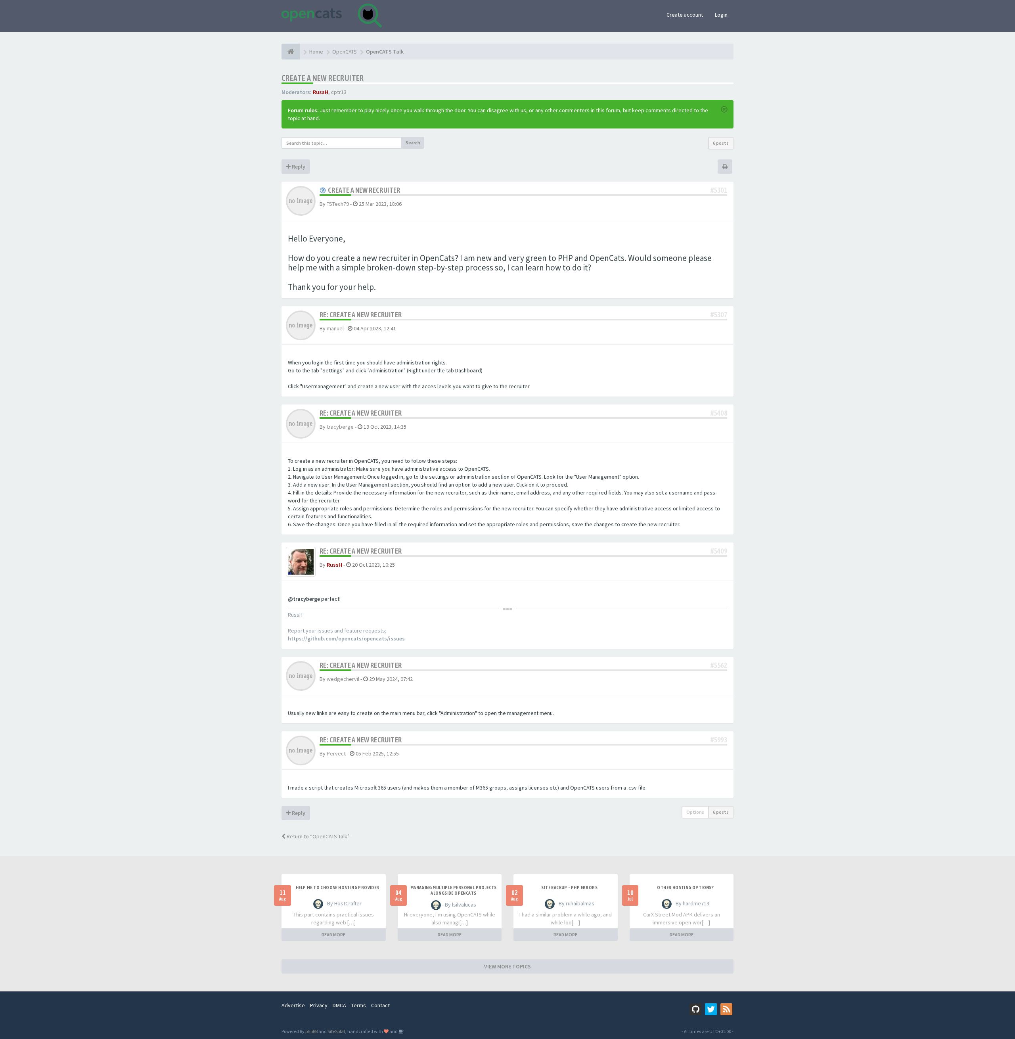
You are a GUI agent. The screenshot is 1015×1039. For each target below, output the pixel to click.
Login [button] (721, 14)
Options (695, 812)
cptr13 (339, 92)
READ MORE (333, 934)
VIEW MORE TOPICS (507, 966)
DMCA (339, 1005)
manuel (335, 328)
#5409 (718, 551)
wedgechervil (343, 678)
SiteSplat (336, 1031)
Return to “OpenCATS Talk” (317, 836)
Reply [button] (298, 166)
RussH (320, 92)
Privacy (318, 1005)
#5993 (718, 740)
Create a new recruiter (323, 77)
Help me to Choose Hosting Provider (337, 887)
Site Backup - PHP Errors (569, 887)
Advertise (293, 1005)
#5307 (718, 315)
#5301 (718, 190)
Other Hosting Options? (685, 887)
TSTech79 (338, 203)
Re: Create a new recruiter (361, 315)
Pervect (336, 753)
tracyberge (340, 426)
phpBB (311, 1031)
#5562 (718, 665)
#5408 (718, 413)
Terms (358, 1005)
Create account (684, 14)
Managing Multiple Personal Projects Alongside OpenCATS (453, 890)
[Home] (291, 51)
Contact (380, 1005)
